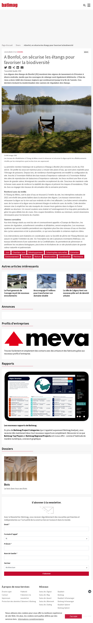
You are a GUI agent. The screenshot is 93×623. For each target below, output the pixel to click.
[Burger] (88, 5)
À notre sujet (7, 591)
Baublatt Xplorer (64, 604)
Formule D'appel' (11, 534)
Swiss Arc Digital (45, 591)
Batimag (61, 595)
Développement (35, 252)
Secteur (7, 563)
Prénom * (8, 544)
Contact (5, 595)
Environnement (12, 256)
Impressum (6, 598)
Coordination (64, 256)
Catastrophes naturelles (56, 252)
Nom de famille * (10, 553)
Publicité (23, 591)
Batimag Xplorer (64, 608)
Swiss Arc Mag (44, 595)
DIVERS (20, 52)
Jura (7, 252)
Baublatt (61, 591)
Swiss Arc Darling (45, 604)
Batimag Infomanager (66, 601)
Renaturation (50, 256)
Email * (7, 524)
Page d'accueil (7, 45)
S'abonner (47, 573)
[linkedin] (89, 591)
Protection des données (11, 601)
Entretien (74, 252)
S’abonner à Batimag (28, 601)
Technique (26, 256)
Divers (18, 45)
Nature (38, 256)
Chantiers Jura (19, 252)
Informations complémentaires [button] (31, 619)
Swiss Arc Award (45, 598)
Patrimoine (78, 256)
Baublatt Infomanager (66, 598)
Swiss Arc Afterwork (46, 601)
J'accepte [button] (73, 616)
